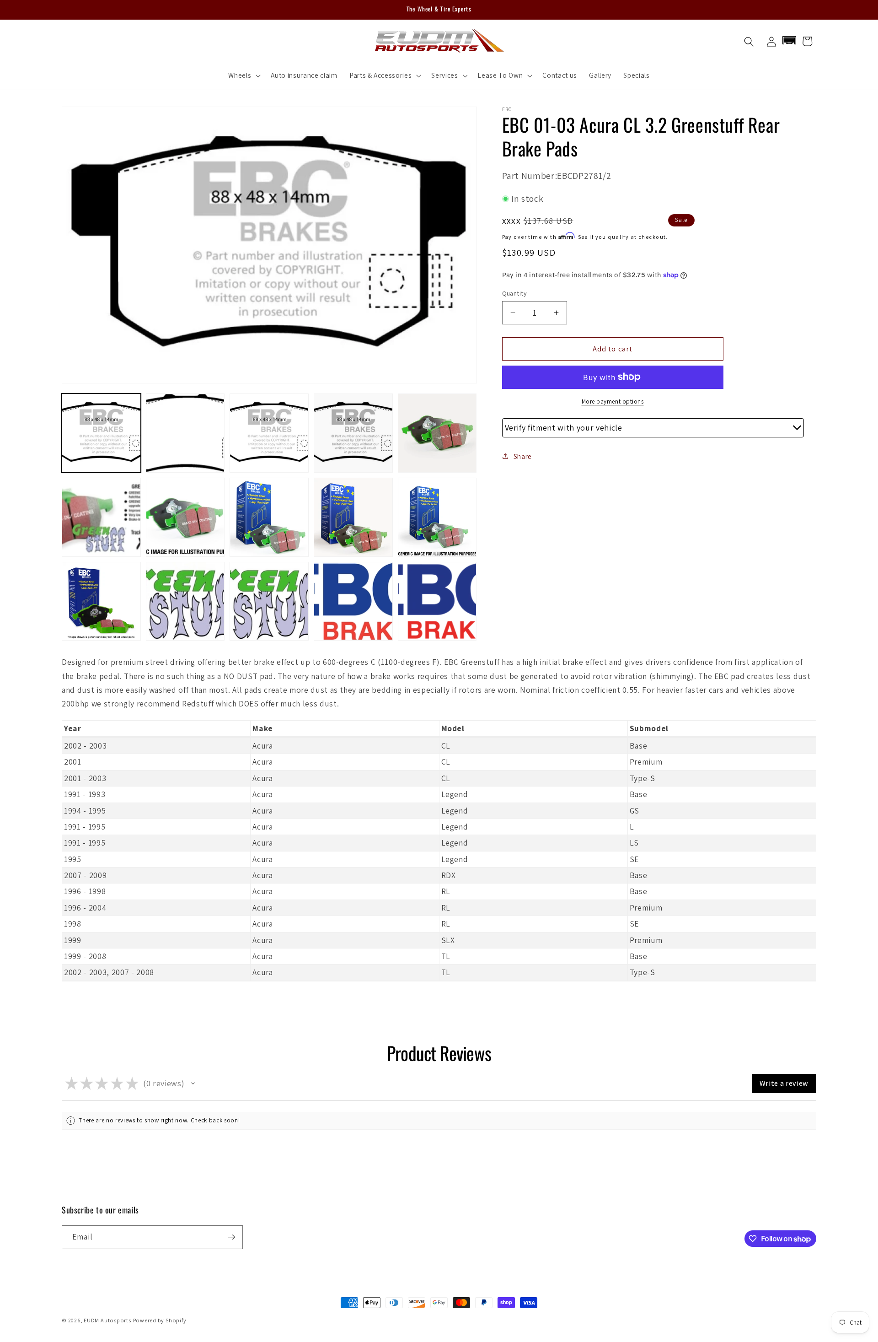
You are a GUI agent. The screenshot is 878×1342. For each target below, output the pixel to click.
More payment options (613, 401)
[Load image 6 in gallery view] (101, 517)
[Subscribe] (231, 1237)
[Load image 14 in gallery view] (353, 601)
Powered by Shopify (160, 1320)
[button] (243, 75)
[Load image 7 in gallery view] (185, 517)
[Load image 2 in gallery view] (185, 433)
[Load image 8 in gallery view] (269, 517)
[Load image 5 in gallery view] (437, 433)
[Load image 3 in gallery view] (269, 433)
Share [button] (523, 455)
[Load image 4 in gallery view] (353, 433)
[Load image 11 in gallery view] (101, 601)
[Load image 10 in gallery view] (437, 517)
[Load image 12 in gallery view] (185, 601)
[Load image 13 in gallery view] (269, 601)
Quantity (514, 292)
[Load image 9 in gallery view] (353, 517)
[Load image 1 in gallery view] (101, 433)
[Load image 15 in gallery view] (437, 601)
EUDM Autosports (107, 1320)
